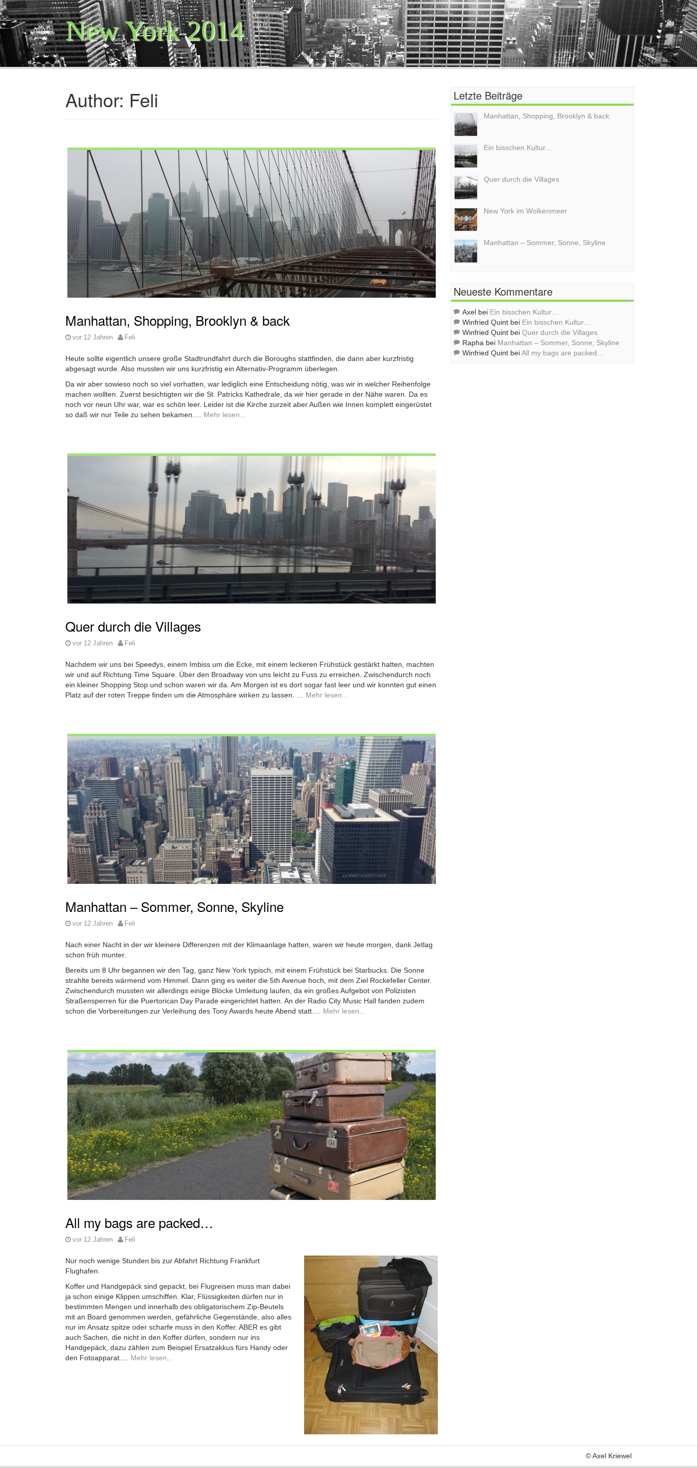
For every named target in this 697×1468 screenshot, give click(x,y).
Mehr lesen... (225, 415)
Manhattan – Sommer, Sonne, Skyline (174, 906)
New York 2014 (154, 30)
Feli (130, 337)
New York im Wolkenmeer (525, 211)
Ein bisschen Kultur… (518, 147)
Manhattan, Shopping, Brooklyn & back (177, 319)
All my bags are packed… (139, 1222)
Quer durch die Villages (133, 625)
